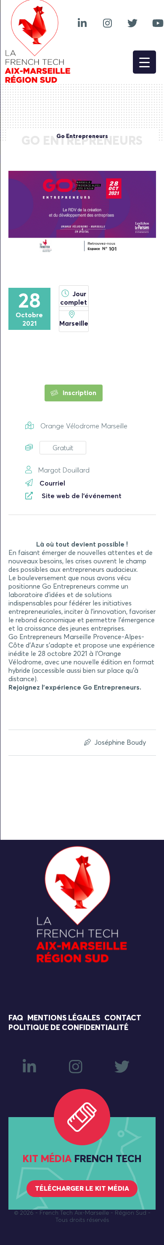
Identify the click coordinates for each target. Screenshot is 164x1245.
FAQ (15, 1018)
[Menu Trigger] (144, 62)
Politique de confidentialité (68, 1028)
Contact (122, 1018)
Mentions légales (63, 1018)
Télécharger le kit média (82, 1188)
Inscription (78, 393)
